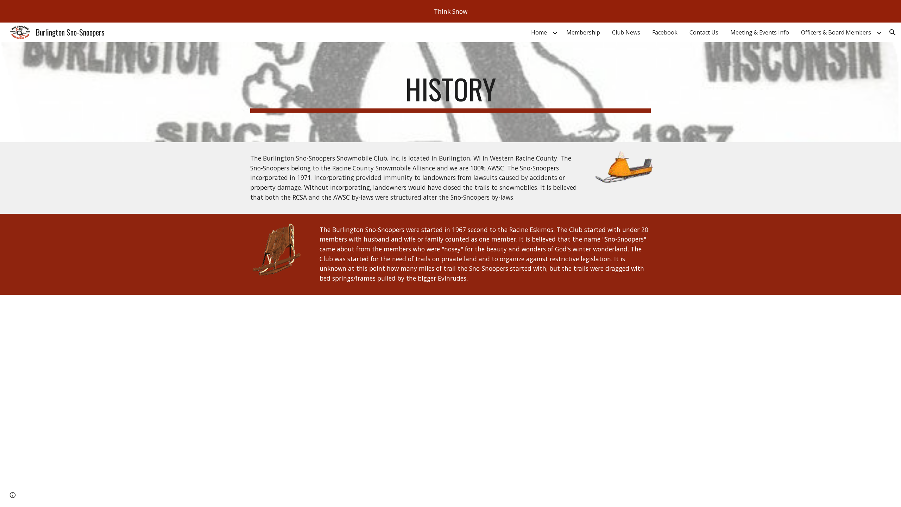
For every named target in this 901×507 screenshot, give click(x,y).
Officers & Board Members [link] (836, 32)
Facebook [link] (665, 32)
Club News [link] (626, 32)
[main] (450, 92)
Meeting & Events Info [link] (759, 32)
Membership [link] (583, 32)
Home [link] (539, 32)
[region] (450, 11)
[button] (892, 32)
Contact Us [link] (703, 32)
